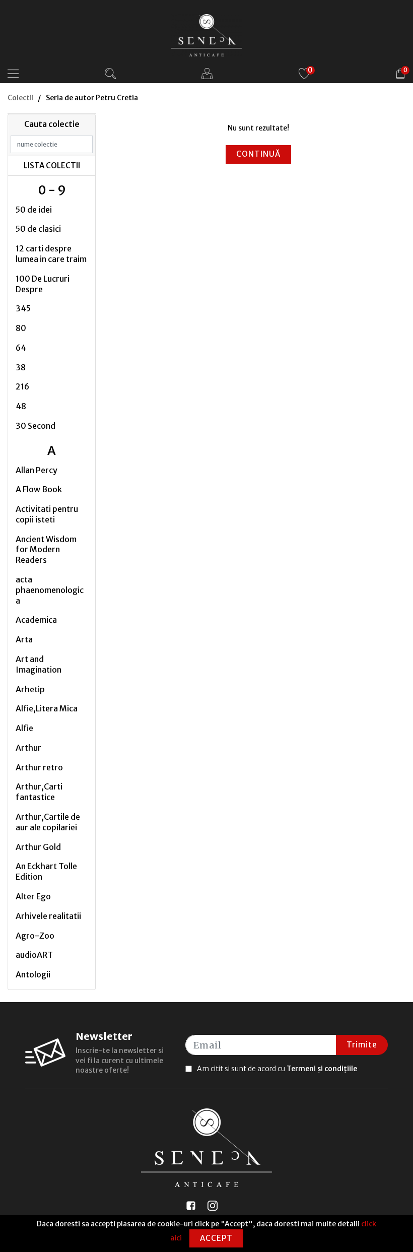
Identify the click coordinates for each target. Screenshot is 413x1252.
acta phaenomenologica (50, 590)
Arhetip (30, 689)
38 (21, 367)
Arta (24, 639)
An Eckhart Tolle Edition (46, 871)
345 (23, 308)
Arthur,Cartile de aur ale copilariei (48, 822)
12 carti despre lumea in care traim (51, 253)
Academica (36, 620)
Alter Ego (33, 896)
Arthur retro (39, 767)
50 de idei (34, 210)
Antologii (33, 974)
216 (22, 386)
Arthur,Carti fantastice (39, 791)
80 (21, 328)
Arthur (28, 748)
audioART (34, 955)
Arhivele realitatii (48, 916)
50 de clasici (38, 229)
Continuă (258, 154)
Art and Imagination (38, 664)
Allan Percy (36, 470)
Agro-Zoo (35, 936)
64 (21, 348)
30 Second (35, 426)
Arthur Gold (38, 847)
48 (21, 406)
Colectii (21, 97)
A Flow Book (39, 489)
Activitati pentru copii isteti (47, 514)
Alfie (24, 728)
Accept (216, 1238)
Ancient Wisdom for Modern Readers (46, 549)
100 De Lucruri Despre (43, 284)
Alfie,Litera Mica (47, 708)
